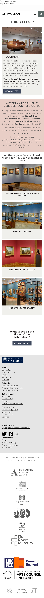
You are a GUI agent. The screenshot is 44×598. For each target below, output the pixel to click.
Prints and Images (10, 445)
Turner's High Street (20, 139)
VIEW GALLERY (11, 91)
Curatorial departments (12, 388)
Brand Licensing (9, 443)
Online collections (10, 391)
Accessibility (7, 414)
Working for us (8, 372)
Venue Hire (7, 448)
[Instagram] (18, 435)
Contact (5, 380)
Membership (7, 399)
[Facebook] (11, 435)
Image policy (7, 412)
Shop (4, 440)
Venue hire (6, 377)
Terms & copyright (10, 410)
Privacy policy (8, 407)
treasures (13, 386)
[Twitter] (5, 435)
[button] (41, 8)
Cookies (5, 417)
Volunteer (6, 396)
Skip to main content (7, 3)
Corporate (6, 404)
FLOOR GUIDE (21, 343)
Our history (7, 370)
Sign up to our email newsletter (16, 428)
